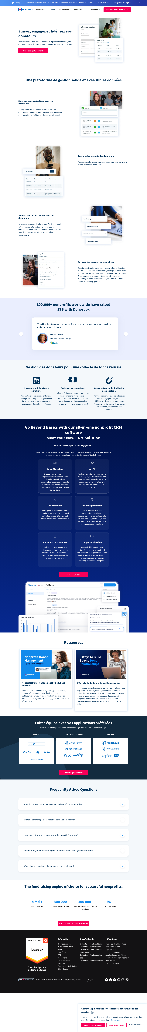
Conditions (62, 958)
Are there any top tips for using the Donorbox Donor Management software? (58, 850)
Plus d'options (134, 1024)
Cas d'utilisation (87, 939)
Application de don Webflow (117, 958)
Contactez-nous (64, 944)
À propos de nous (65, 947)
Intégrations (111, 939)
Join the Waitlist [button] (73, 575)
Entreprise (78, 10)
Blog (60, 949)
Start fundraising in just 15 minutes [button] (73, 923)
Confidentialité (64, 961)
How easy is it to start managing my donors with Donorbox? (51, 835)
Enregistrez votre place (122, 3)
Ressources (64, 10)
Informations (64, 939)
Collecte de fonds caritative (91, 961)
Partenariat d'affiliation (67, 966)
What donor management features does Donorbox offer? (50, 819)
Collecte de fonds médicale (91, 947)
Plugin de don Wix (112, 952)
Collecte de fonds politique (91, 944)
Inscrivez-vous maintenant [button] (117, 10)
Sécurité (61, 963)
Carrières (62, 952)
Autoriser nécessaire (116, 1025)
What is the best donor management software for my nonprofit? (53, 804)
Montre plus (115, 1020)
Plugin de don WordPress (115, 944)
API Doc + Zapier (112, 963)
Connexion (94, 10)
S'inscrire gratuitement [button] (33, 51)
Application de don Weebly (116, 955)
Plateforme (40, 10)
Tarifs (52, 10)
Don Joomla (110, 961)
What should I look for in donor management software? (49, 866)
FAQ (59, 955)
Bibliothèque (63, 969)
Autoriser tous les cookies (93, 1025)
